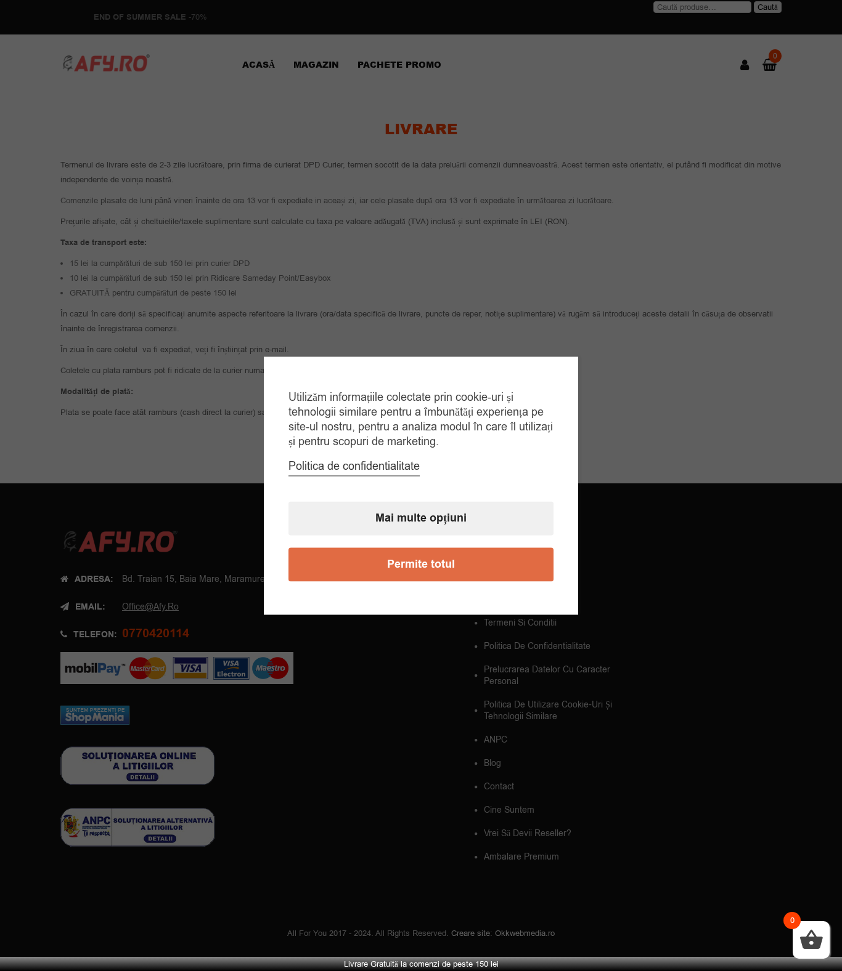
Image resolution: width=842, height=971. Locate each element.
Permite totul (421, 564)
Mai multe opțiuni (421, 518)
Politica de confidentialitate (354, 466)
